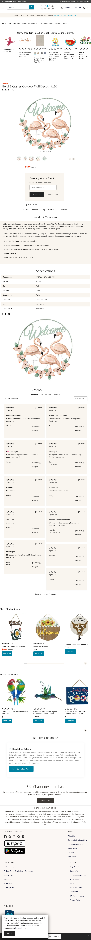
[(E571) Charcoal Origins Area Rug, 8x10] (42, 53)
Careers (71, 852)
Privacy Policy (75, 900)
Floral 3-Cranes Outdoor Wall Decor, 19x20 (29, 86)
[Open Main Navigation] (2, 7)
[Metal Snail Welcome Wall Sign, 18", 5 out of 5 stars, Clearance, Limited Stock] (16, 627)
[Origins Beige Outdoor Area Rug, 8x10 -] (40, 40)
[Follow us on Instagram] (14, 836)
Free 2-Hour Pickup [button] (22, 1)
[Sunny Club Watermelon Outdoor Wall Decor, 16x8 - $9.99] (70, 40)
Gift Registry (9, 888)
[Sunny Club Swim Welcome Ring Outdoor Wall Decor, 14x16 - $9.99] (55, 40)
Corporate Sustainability (77, 840)
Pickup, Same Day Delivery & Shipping (18, 871)
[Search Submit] (31, 7)
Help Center (74, 867)
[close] (45, 918)
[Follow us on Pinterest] (18, 836)
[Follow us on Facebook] (5, 836)
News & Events (73, 848)
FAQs (72, 883)
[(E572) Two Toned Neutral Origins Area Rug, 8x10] (39, 53)
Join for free (45, 800)
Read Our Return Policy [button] (21, 769)
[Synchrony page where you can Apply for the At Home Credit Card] (9, 914)
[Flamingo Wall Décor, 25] (10, 40)
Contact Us (74, 871)
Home (4, 23)
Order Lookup (9, 867)
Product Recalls (76, 888)
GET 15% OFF (54, 936)
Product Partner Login (78, 875)
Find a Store (72, 857)
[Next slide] (85, 663)
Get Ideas (7, 879)
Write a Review (13, 398)
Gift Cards (8, 883)
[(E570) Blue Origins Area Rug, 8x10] (45, 53)
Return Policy (9, 875)
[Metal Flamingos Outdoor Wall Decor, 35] (25, 40)
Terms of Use (75, 892)
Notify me (37, 194)
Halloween (14, 1)
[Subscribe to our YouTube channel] (23, 836)
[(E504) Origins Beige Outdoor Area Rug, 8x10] (35, 53)
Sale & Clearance (14, 23)
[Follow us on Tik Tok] (10, 836)
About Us (71, 836)
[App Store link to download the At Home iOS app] (14, 843)
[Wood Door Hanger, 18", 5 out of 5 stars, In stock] (47, 627)
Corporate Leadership (76, 844)
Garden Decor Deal (29, 23)
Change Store (53, 194)
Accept (9, 934)
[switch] (32, 205)
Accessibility (75, 879)
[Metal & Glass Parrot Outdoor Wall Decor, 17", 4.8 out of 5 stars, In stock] (16, 692)
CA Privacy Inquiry (77, 896)
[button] (47, 7)
